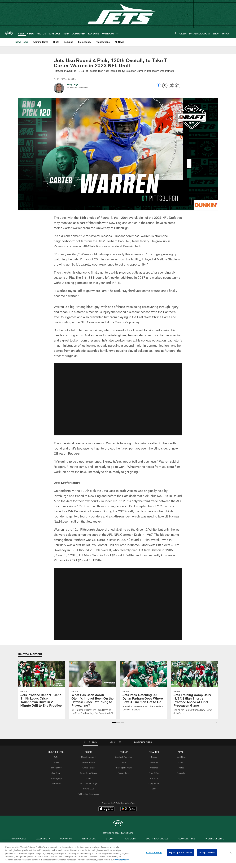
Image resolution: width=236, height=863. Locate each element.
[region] (118, 852)
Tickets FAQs (88, 789)
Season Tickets (88, 762)
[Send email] (171, 87)
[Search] (175, 33)
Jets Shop (56, 773)
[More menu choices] (118, 33)
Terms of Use (55, 768)
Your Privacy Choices (157, 839)
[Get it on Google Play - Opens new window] (128, 810)
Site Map (110, 839)
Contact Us (56, 783)
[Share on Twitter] (164, 87)
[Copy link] (177, 85)
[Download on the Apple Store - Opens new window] (106, 809)
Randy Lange (72, 84)
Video (180, 762)
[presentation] (217, 723)
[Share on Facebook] (158, 87)
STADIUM (124, 752)
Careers (56, 762)
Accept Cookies (207, 852)
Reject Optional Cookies (181, 852)
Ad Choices (130, 839)
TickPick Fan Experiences (88, 794)
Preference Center (215, 839)
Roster (154, 757)
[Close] (230, 852)
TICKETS (88, 752)
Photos (181, 768)
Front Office (154, 773)
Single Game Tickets (88, 773)
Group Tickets (89, 768)
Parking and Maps (124, 768)
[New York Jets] (118, 823)
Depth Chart (154, 778)
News (181, 752)
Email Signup (56, 778)
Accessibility (43, 839)
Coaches (154, 768)
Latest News (181, 757)
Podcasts (181, 773)
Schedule (154, 762)
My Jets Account (88, 757)
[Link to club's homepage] (9, 33)
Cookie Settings (187, 839)
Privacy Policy (18, 839)
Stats (154, 789)
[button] (118, 399)
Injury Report (154, 783)
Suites (88, 778)
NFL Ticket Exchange (88, 783)
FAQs (56, 757)
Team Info (154, 752)
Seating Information (123, 757)
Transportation (124, 773)
